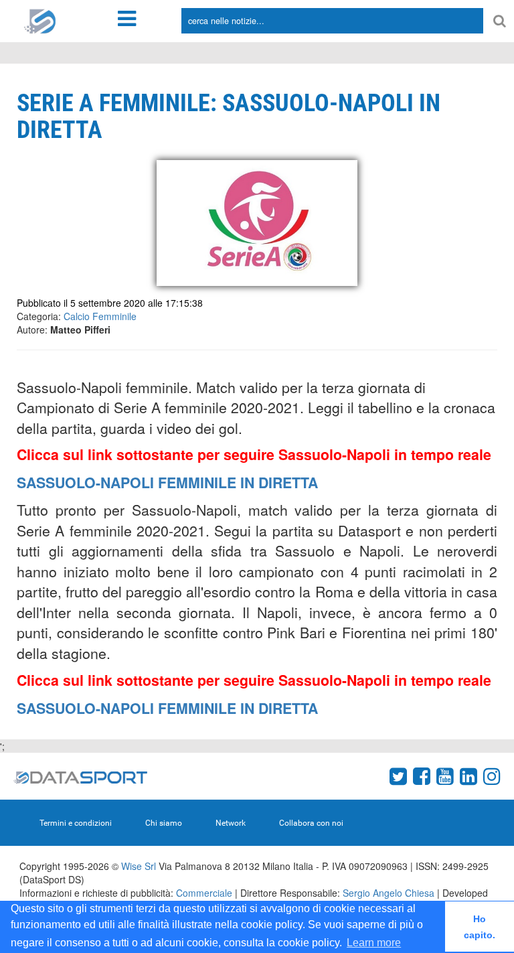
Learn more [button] (374, 942)
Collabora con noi (311, 823)
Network (231, 823)
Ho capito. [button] (479, 926)
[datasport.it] (40, 20)
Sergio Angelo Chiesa (388, 892)
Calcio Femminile (100, 316)
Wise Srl (138, 866)
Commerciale (204, 892)
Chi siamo (163, 823)
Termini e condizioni (75, 823)
